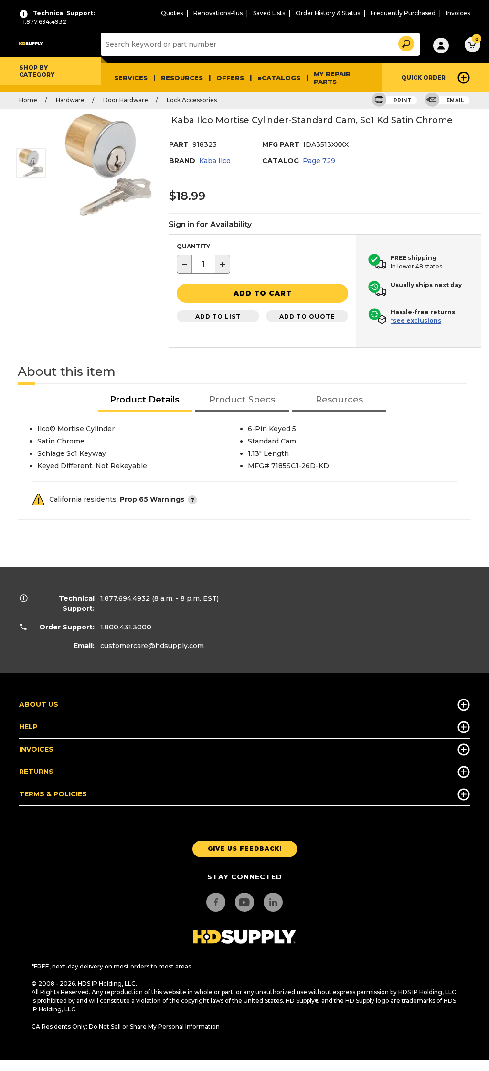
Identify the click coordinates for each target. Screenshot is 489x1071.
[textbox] (203, 264)
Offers (230, 78)
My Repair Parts (332, 77)
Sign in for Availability (210, 224)
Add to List (218, 316)
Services (131, 78)
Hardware (70, 99)
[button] (405, 42)
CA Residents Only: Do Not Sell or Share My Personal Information (126, 1026)
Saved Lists (269, 13)
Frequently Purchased (403, 13)
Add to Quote (307, 316)
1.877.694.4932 (125, 598)
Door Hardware (125, 99)
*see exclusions (416, 320)
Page (319, 160)
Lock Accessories (192, 99)
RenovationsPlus (218, 13)
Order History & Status (328, 13)
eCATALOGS (278, 78)
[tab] (145, 400)
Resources (182, 78)
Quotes (172, 13)
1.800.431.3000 (125, 627)
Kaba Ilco (215, 160)
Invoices (458, 13)
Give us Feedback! (245, 848)
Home (28, 99)
